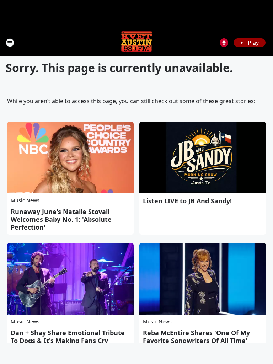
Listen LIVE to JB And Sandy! (187, 201)
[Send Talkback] (224, 42)
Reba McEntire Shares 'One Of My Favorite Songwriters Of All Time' (196, 336)
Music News (25, 200)
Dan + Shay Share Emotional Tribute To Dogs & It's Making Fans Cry (68, 336)
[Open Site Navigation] (10, 42)
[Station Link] (136, 42)
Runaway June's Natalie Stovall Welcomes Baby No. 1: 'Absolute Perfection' (61, 219)
